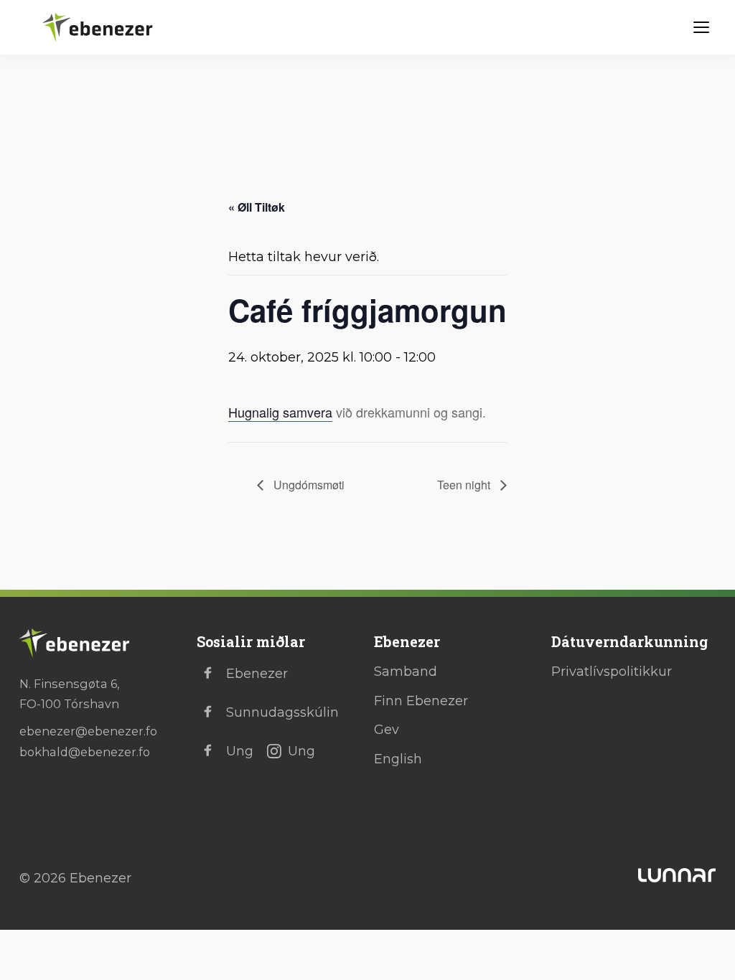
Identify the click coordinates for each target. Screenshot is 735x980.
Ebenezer (257, 674)
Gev (386, 730)
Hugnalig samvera (280, 411)
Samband (405, 671)
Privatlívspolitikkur (611, 671)
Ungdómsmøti (308, 484)
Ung (239, 751)
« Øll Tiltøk (256, 207)
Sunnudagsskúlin (282, 712)
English (398, 759)
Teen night (465, 484)
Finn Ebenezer (421, 701)
